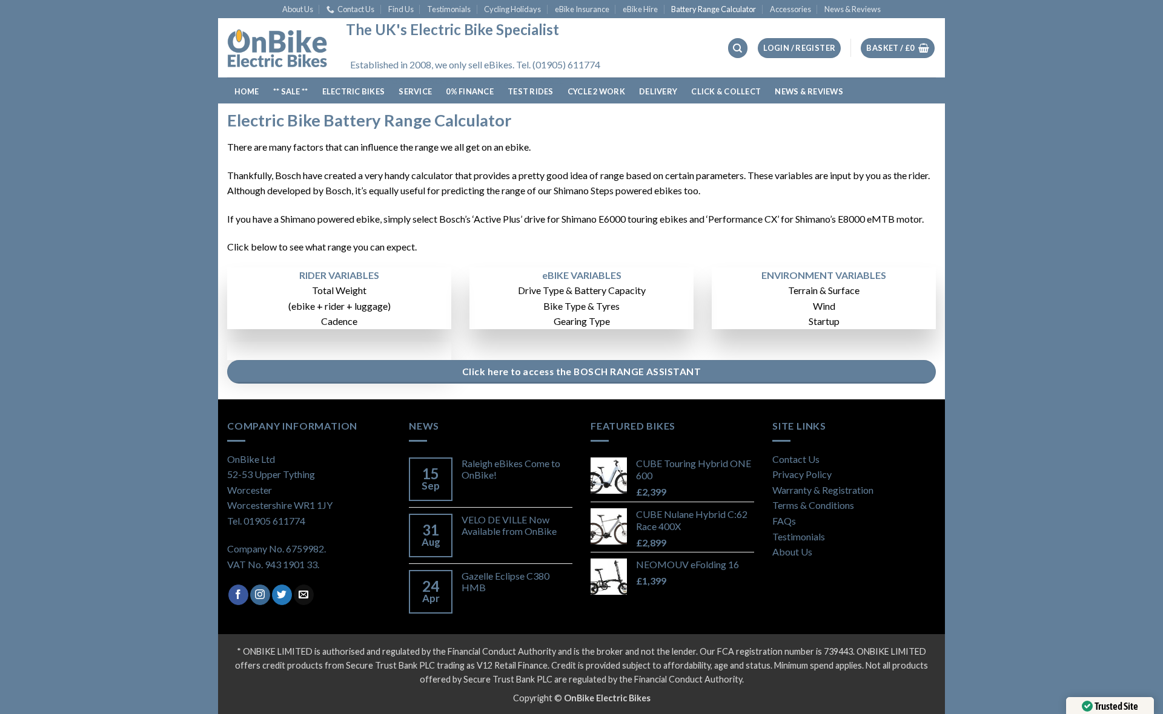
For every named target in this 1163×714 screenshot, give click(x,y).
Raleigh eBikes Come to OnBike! (511, 468)
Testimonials (449, 9)
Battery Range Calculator (713, 9)
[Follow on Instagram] (260, 595)
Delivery (658, 91)
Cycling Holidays (512, 9)
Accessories (790, 9)
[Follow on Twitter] (282, 595)
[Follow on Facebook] (238, 595)
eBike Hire (640, 9)
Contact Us (355, 9)
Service (415, 91)
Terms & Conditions (813, 505)
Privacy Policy (802, 474)
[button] (799, 48)
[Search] (737, 48)
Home (246, 91)
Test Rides (531, 91)
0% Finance (470, 91)
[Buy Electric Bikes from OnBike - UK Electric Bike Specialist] (277, 48)
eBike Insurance (582, 9)
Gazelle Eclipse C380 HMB (505, 581)
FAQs (784, 520)
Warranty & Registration (822, 490)
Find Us (401, 9)
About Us (297, 9)
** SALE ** (290, 91)
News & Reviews (852, 9)
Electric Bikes (353, 91)
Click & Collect (726, 91)
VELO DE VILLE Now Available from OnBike (509, 525)
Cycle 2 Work (596, 91)
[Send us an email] (304, 595)
